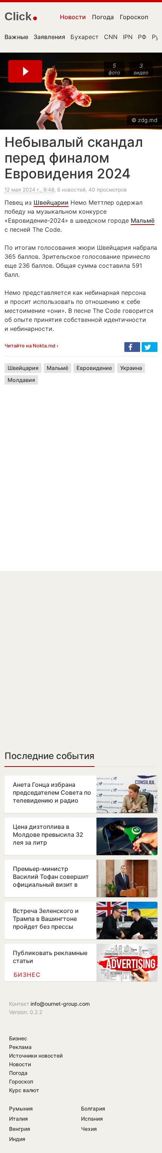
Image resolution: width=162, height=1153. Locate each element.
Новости (73, 17)
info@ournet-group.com (60, 1004)
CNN (111, 37)
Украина (131, 368)
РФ (142, 37)
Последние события (50, 755)
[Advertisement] (81, 472)
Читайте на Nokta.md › (31, 346)
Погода (103, 17)
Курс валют (24, 1090)
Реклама (20, 1047)
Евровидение (94, 368)
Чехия (89, 1129)
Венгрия (19, 1129)
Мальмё (142, 220)
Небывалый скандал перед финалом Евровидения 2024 (74, 158)
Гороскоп (134, 17)
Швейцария (23, 368)
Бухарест (84, 37)
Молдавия (21, 380)
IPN (128, 37)
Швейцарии (51, 202)
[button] (132, 347)
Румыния (21, 1108)
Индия (17, 1139)
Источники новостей (36, 1055)
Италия (18, 1118)
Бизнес (27, 974)
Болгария (93, 1108)
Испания (92, 1118)
